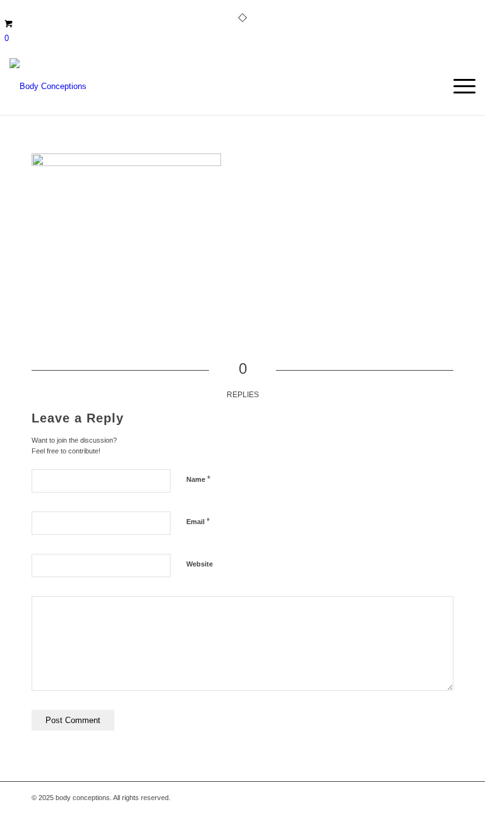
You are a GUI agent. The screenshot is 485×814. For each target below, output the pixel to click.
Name (198, 479)
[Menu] (458, 86)
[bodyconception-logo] (48, 86)
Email (198, 521)
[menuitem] (458, 86)
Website (199, 564)
